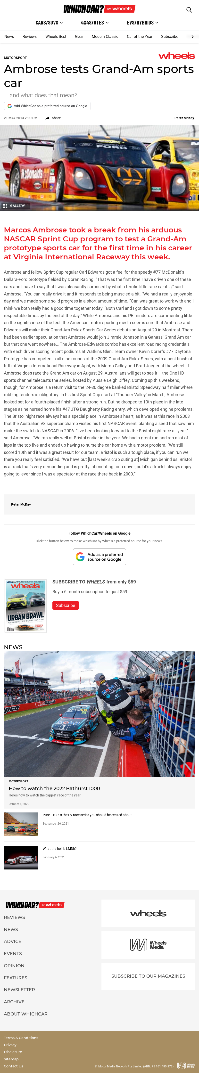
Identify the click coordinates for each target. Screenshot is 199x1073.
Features (15, 978)
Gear (79, 36)
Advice (12, 941)
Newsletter (19, 989)
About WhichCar (26, 1014)
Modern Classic (105, 36)
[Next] (192, 37)
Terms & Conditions (21, 1038)
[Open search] (189, 9)
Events (13, 953)
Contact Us (13, 1066)
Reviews (30, 36)
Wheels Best (55, 36)
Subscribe (169, 36)
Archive (14, 1002)
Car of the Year (139, 36)
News (9, 36)
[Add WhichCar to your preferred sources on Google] (99, 556)
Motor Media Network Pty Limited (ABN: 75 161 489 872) (136, 1066)
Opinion (14, 965)
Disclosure (13, 1052)
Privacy (10, 1045)
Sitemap (11, 1059)
